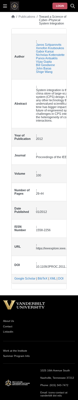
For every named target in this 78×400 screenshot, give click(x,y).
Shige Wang (44, 71)
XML (53, 278)
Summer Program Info (16, 355)
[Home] (13, 20)
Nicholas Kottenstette (50, 54)
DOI (60, 278)
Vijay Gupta (44, 61)
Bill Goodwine (45, 65)
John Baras (43, 68)
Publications (27, 16)
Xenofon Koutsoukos (50, 48)
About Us (8, 320)
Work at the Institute (15, 350)
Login (60, 6)
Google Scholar (24, 278)
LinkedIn (8, 331)
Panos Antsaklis (47, 58)
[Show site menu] (5, 6)
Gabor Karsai (45, 51)
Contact (7, 326)
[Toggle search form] (72, 6)
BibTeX (43, 278)
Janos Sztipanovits (48, 44)
